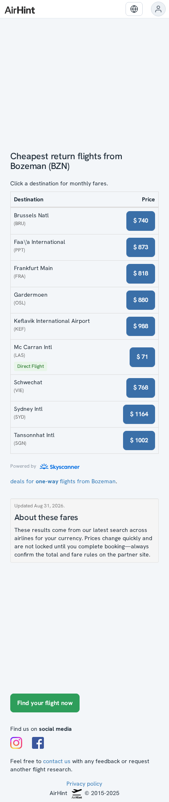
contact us (57, 761)
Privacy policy (84, 783)
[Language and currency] (134, 9)
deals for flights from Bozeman (63, 481)
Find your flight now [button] (45, 703)
